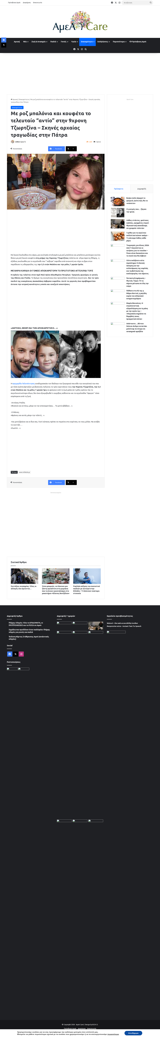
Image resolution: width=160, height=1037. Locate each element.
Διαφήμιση (27, 2)
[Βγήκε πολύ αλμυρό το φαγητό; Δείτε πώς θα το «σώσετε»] (117, 201)
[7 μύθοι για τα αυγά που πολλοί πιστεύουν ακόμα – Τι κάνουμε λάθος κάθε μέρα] (117, 236)
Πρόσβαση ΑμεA (139, 42)
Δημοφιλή (141, 189)
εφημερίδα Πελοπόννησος (23, 383)
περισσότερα (113, 1034)
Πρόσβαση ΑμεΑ (14, 2)
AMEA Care (19, 142)
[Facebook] (3, 40)
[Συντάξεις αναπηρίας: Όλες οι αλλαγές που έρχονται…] (24, 576)
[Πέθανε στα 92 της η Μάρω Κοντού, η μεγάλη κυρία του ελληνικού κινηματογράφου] (117, 294)
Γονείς (63, 42)
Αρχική (17, 42)
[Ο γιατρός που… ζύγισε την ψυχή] (117, 212)
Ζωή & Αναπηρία (39, 42)
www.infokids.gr (24, 472)
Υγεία (73, 42)
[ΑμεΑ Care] (80, 21)
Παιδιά (53, 42)
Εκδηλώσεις (103, 42)
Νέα (25, 42)
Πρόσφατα (118, 189)
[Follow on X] (25, 142)
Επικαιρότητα (87, 42)
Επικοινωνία (37, 2)
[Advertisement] (80, 73)
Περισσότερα (119, 42)
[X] (3, 45)
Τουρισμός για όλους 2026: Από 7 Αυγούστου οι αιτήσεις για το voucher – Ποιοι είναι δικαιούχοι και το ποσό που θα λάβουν (137, 250)
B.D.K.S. (95, 1024)
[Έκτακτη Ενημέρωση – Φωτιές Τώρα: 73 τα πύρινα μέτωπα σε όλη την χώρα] (117, 281)
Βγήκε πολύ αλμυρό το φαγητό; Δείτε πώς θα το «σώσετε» (137, 200)
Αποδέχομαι (133, 1033)
